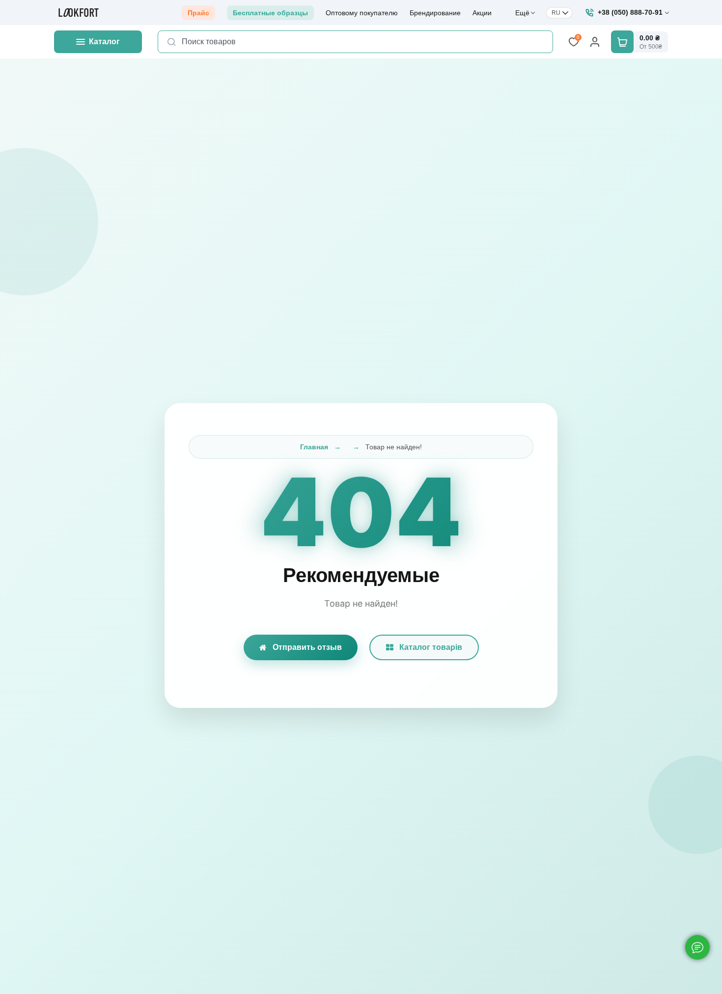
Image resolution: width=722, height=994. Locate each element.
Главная (314, 446)
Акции (482, 12)
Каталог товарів (430, 647)
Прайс (198, 13)
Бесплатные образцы (270, 13)
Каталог (104, 41)
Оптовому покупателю (362, 12)
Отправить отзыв (307, 647)
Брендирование (435, 12)
